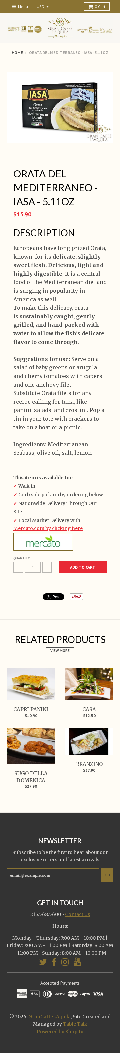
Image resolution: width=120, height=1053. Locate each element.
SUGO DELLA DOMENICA (31, 777)
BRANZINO (89, 764)
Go (107, 875)
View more (60, 650)
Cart (100, 6)
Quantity (21, 558)
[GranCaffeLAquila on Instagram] (65, 962)
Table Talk (75, 1024)
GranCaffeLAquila (49, 1017)
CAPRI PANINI (30, 709)
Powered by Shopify (60, 1032)
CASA (89, 709)
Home (17, 52)
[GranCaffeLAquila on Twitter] (43, 962)
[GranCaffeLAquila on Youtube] (77, 962)
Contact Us (77, 914)
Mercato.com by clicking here (48, 528)
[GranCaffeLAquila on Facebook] (54, 962)
